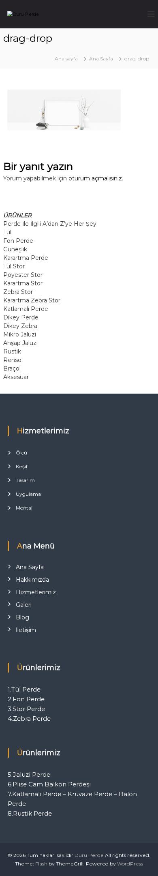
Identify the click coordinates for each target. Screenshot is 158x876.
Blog (22, 617)
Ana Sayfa (30, 567)
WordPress (130, 864)
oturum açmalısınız (95, 178)
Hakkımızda (32, 579)
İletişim (26, 630)
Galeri (24, 604)
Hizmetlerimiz (36, 592)
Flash (41, 864)
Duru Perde (89, 855)
